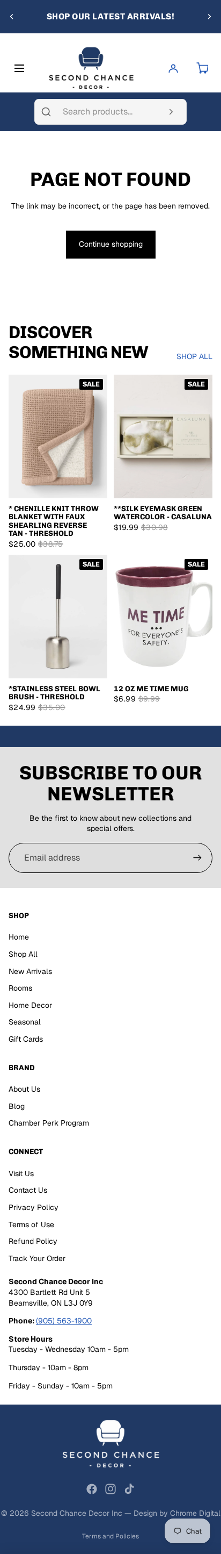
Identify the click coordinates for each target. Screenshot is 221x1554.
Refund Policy (33, 1241)
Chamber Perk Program (49, 1123)
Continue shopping (111, 244)
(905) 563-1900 (64, 1321)
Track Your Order (37, 1258)
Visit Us (21, 1173)
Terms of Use (31, 1224)
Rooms (20, 988)
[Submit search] (171, 112)
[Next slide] (209, 16)
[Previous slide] (12, 16)
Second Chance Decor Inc (76, 1513)
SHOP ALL (194, 356)
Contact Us (28, 1190)
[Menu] (21, 68)
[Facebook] (91, 1489)
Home (19, 937)
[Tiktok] (129, 1489)
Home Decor (30, 1005)
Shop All (23, 954)
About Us (24, 1089)
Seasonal (25, 1022)
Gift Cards (26, 1039)
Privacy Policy (33, 1207)
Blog (17, 1106)
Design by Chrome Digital (177, 1513)
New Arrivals (30, 971)
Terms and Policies (110, 1536)
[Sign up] (197, 858)
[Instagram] (110, 1489)
